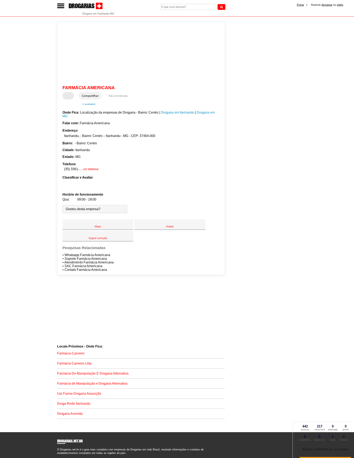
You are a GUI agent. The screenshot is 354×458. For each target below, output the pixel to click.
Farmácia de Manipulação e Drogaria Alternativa (92, 383)
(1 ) (88, 104)
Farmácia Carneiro (70, 353)
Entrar (300, 4)
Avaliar (170, 226)
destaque (326, 4)
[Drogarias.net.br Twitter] (60, 456)
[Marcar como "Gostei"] (66, 95)
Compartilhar (90, 95)
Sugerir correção (97, 238)
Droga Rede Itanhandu (73, 403)
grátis (340, 4)
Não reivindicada (118, 96)
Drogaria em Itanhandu (177, 112)
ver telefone (91, 169)
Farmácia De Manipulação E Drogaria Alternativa (92, 373)
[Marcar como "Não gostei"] (71, 95)
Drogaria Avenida (70, 413)
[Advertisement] (139, 53)
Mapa (98, 226)
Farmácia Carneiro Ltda (74, 363)
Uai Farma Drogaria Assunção (79, 393)
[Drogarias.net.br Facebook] (58, 456)
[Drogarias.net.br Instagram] (62, 456)
